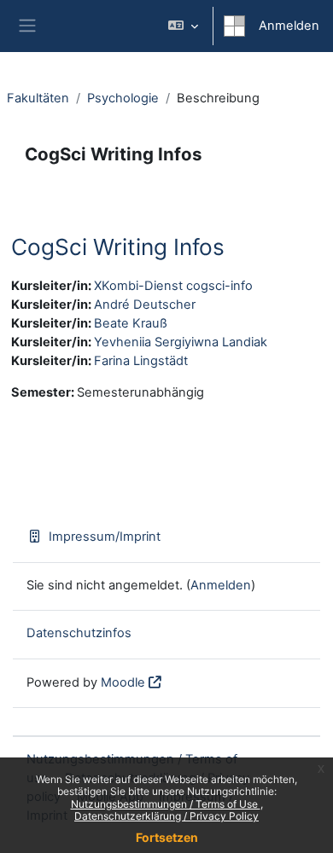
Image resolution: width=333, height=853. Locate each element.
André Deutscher (145, 304)
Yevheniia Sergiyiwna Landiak (180, 342)
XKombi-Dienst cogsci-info (173, 285)
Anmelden (289, 25)
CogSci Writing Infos (118, 247)
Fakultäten (38, 98)
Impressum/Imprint (105, 536)
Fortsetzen (167, 837)
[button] (183, 26)
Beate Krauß (130, 323)
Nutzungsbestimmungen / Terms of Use (165, 804)
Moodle (123, 682)
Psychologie (123, 98)
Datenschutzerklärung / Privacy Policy (166, 815)
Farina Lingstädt (141, 360)
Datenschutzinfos (78, 633)
